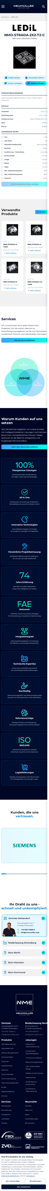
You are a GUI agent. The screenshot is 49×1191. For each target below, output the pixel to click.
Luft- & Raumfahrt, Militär (32, 1071)
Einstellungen (35, 1181)
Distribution (6, 1109)
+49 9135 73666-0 (28, 931)
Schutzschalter (7, 1060)
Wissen (4, 1126)
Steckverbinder (7, 1078)
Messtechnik (30, 1081)
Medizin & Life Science (33, 1076)
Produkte (6, 1043)
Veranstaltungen (30, 1122)
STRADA (43, 123)
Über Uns (28, 1114)
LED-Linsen (41, 115)
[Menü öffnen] (3, 6)
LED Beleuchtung (8, 1047)
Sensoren (5, 1065)
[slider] (23, 875)
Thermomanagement (10, 1086)
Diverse (4, 1099)
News (26, 1118)
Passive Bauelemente (9, 1056)
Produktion (5, 1118)
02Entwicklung (10, 385)
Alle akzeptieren (23, 1187)
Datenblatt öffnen (35, 78)
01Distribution (23, 365)
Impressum (30, 1176)
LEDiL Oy (14, 17)
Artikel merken (13, 78)
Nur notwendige (13, 1181)
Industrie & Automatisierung (32, 1048)
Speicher (4, 1073)
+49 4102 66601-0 (31, 1036)
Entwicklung (6, 1114)
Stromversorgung (8, 1082)
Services (6, 1105)
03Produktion (37, 385)
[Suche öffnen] (43, 6)
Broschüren (29, 1126)
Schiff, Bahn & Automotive (30, 1086)
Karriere (27, 1109)
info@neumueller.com (30, 934)
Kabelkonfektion (7, 1095)
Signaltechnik (6, 1069)
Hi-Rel (3, 1091)
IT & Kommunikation (33, 1061)
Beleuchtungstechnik (33, 1065)
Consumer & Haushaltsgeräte (31, 1055)
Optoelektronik (7, 1052)
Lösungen (30, 1043)
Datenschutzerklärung (10, 1176)
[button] (30, 384)
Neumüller (30, 1105)
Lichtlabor (5, 1122)
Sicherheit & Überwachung (30, 1093)
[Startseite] (24, 6)
